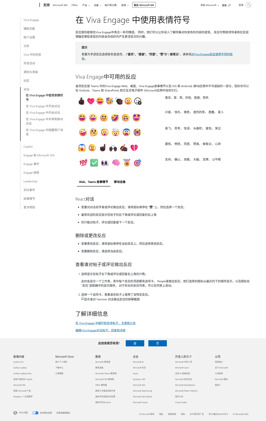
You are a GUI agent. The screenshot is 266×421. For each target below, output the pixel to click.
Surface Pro (18, 361)
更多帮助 (29, 207)
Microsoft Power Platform (186, 390)
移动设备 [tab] (120, 182)
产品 (84, 5)
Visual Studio (181, 402)
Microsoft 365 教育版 (104, 379)
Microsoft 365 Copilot (142, 396)
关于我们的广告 (197, 414)
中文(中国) (23, 412)
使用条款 (172, 414)
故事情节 (29, 198)
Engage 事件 (31, 164)
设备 (96, 5)
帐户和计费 (111, 5)
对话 (26, 89)
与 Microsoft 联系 (146, 414)
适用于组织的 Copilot (22, 379)
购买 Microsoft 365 (144, 5)
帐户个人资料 (61, 361)
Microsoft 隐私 (221, 379)
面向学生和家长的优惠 (105, 396)
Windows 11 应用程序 (23, 396)
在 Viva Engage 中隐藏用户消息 (44, 132)
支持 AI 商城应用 (182, 373)
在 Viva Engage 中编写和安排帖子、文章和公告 (105, 323)
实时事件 (29, 190)
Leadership (30, 181)
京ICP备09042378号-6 (218, 414)
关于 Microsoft (221, 367)
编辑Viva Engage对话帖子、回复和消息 (100, 330)
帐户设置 (29, 37)
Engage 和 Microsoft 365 (39, 155)
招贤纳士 (219, 361)
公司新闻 (219, 373)
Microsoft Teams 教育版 (106, 373)
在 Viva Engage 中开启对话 (43, 106)
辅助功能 (29, 28)
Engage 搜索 (31, 172)
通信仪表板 (31, 72)
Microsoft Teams (140, 402)
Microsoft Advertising (142, 390)
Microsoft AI (138, 361)
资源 (123, 5)
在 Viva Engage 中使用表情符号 (44, 97)
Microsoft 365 (60, 5)
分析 (26, 46)
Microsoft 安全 (139, 367)
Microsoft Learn (182, 367)
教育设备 (99, 367)
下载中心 (59, 367)
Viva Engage (31, 20)
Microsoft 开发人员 (183, 361)
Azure (135, 373)
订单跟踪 (59, 373)
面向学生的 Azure (103, 402)
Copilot (28, 146)
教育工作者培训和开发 (105, 390)
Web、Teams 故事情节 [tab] (93, 182)
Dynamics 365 (139, 379)
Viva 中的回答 (32, 54)
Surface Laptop (19, 367)
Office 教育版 (101, 385)
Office (74, 5)
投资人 (218, 385)
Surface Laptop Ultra (22, 373)
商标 (183, 414)
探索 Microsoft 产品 (22, 390)
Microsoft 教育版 (102, 361)
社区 (26, 80)
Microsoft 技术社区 (183, 379)
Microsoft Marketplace (185, 385)
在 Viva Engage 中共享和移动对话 (44, 121)
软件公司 (179, 396)
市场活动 (29, 63)
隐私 (161, 414)
